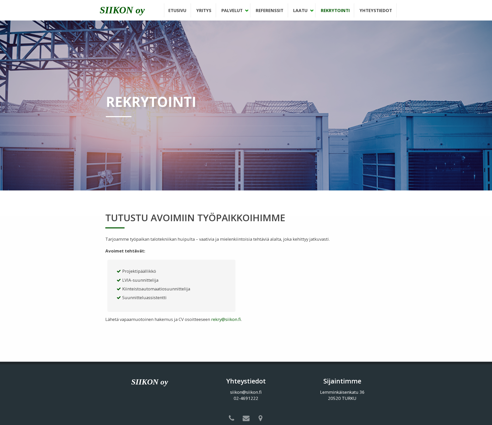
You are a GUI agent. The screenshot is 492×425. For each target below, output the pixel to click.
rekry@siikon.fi (226, 319)
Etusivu (177, 10)
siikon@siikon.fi (246, 392)
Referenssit (269, 10)
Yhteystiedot (376, 10)
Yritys (203, 10)
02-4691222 (246, 398)
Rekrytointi (335, 10)
